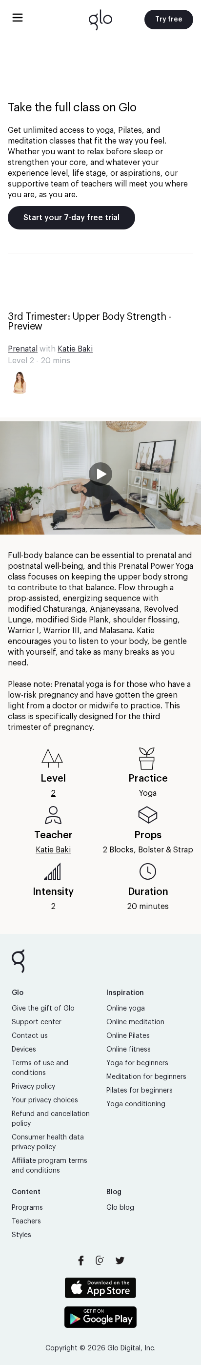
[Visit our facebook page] (81, 1260)
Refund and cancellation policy (51, 1119)
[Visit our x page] (120, 1260)
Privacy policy (33, 1086)
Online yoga (125, 1008)
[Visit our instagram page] (100, 1260)
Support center (36, 1022)
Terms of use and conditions (40, 1068)
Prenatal (23, 349)
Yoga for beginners (137, 1063)
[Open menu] (17, 17)
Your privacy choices (45, 1100)
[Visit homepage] (100, 19)
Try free (168, 19)
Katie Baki (75, 349)
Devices (24, 1049)
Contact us (30, 1036)
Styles (21, 1235)
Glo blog (120, 1207)
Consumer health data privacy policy (48, 1142)
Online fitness (128, 1049)
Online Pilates (128, 1036)
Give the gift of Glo (43, 1008)
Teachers (26, 1221)
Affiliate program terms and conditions (49, 1166)
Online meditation (135, 1022)
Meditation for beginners (146, 1077)
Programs (27, 1207)
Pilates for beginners (139, 1090)
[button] (100, 478)
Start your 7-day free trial (71, 218)
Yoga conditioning (135, 1104)
